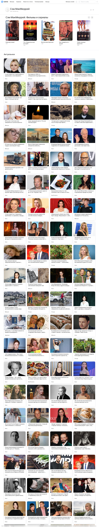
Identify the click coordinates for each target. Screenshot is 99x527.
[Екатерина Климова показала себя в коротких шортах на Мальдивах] (61, 349)
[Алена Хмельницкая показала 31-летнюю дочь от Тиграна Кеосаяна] (15, 442)
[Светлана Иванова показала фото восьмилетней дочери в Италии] (61, 512)
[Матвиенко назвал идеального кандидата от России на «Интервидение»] (84, 209)
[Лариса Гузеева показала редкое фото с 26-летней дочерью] (38, 163)
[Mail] (2, 1)
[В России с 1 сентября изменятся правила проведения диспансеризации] (15, 326)
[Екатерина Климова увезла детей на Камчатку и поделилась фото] (15, 512)
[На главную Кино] (5, 1)
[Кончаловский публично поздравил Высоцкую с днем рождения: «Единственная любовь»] (38, 326)
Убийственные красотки (81, 42)
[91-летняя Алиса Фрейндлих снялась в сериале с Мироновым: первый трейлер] (84, 93)
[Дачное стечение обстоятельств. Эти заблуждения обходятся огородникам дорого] (38, 302)
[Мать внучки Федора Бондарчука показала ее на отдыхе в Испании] (15, 466)
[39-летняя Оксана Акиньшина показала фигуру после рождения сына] (84, 396)
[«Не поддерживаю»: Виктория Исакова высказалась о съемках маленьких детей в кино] (15, 349)
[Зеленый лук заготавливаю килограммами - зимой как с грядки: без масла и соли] (38, 466)
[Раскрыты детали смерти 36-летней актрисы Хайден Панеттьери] (38, 209)
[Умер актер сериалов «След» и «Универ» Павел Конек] (84, 326)
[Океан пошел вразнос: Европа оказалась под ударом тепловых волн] (84, 69)
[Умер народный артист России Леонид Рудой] (38, 116)
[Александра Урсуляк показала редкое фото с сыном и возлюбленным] (15, 279)
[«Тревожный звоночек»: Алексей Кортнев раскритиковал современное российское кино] (38, 419)
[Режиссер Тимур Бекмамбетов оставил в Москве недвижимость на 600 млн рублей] (84, 116)
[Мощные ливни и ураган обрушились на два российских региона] (61, 302)
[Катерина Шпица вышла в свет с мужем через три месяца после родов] (15, 186)
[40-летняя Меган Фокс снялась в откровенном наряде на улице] (84, 186)
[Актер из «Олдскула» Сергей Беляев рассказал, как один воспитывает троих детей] (61, 489)
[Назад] (89, 17)
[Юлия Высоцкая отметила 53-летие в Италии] (61, 372)
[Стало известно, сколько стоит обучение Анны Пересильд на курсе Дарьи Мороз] (84, 372)
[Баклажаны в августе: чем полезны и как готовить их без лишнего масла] (61, 186)
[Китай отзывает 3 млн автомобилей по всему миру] (15, 302)
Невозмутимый (10, 42)
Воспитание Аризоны (47, 42)
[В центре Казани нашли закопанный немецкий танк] (38, 279)
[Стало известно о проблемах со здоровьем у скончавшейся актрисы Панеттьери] (15, 69)
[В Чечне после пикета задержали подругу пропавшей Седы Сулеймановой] (15, 139)
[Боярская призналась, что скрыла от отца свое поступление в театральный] (61, 232)
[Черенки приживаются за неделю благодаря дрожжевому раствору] (84, 349)
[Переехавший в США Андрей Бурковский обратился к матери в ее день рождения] (61, 163)
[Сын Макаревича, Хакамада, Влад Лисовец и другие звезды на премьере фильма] (61, 279)
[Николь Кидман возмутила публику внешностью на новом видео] (84, 512)
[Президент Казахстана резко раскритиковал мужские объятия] (61, 93)
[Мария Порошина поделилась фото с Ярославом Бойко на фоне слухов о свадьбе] (61, 69)
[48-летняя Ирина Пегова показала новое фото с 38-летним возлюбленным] (61, 466)
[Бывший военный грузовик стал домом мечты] (15, 163)
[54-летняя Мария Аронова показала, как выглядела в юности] (61, 396)
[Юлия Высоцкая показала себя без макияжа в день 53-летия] (84, 256)
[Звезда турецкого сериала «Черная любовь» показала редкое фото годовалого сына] (61, 419)
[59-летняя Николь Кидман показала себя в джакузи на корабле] (38, 442)
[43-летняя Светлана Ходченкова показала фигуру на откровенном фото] (38, 396)
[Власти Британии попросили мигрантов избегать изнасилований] (38, 139)
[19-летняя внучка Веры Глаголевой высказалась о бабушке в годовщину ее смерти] (38, 349)
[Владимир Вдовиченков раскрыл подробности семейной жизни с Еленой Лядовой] (61, 139)
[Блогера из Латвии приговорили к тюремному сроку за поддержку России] (38, 489)
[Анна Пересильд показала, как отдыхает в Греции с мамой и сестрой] (15, 396)
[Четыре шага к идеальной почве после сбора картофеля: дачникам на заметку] (61, 116)
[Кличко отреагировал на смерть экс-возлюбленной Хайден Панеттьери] (38, 256)
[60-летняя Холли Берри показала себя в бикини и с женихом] (15, 419)
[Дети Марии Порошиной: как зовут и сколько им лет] (15, 93)
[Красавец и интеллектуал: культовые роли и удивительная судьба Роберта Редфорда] (15, 489)
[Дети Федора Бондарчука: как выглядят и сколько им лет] (84, 163)
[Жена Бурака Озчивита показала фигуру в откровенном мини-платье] (15, 232)
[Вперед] (92, 17)
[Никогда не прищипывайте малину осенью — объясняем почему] (61, 256)
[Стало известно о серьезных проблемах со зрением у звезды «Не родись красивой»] (15, 209)
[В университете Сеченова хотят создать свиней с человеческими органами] (61, 326)
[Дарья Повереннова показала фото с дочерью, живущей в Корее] (84, 302)
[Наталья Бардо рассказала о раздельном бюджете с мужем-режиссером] (84, 279)
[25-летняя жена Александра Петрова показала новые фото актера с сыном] (38, 232)
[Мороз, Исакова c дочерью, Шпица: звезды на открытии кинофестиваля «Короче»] (84, 489)
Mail (2, 525)
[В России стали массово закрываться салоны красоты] (15, 116)
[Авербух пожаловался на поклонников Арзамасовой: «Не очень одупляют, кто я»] (61, 442)
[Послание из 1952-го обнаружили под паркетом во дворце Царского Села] (38, 69)
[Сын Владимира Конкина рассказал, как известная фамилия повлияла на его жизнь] (84, 139)
